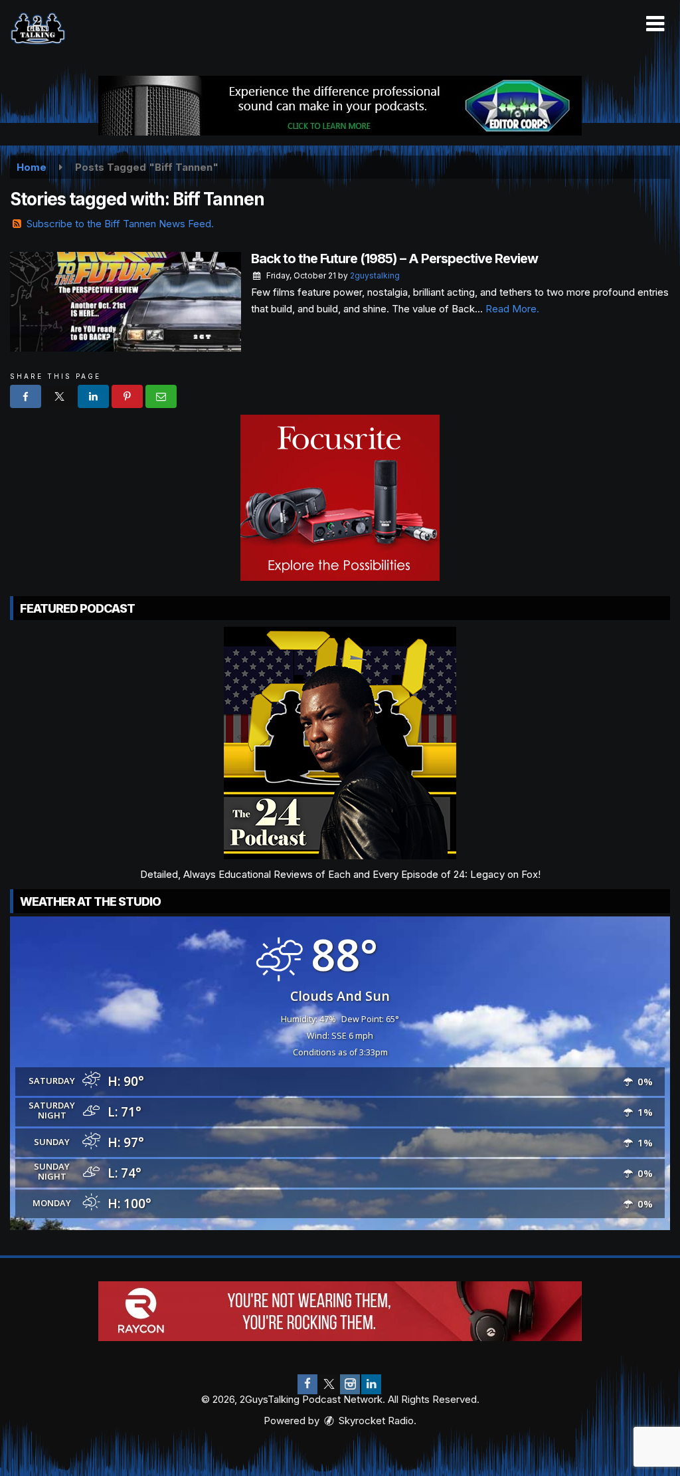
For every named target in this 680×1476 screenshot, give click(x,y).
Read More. (512, 308)
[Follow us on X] (329, 1384)
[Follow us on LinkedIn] (371, 1384)
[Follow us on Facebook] (307, 1384)
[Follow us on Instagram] (350, 1384)
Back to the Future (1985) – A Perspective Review (394, 258)
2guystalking (375, 275)
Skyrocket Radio (375, 1420)
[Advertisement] (340, 106)
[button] (655, 24)
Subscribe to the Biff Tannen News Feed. (120, 223)
